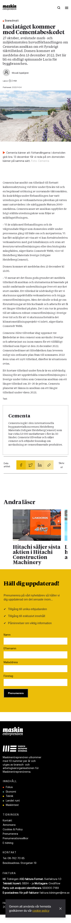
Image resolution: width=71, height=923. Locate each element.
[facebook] (21, 465)
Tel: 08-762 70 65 (14, 858)
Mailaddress (11, 662)
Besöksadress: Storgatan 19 (19, 863)
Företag (8, 676)
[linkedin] (39, 465)
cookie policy (40, 910)
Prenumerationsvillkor (15, 838)
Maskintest (12, 805)
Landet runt (13, 800)
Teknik (9, 796)
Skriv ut (61, 465)
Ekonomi (11, 792)
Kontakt (7, 820)
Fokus (9, 787)
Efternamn (10, 648)
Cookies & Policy (13, 829)
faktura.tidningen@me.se (55, 893)
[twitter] (30, 465)
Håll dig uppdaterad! (31, 584)
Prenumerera (10, 834)
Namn (7, 635)
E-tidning (8, 843)
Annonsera (9, 825)
